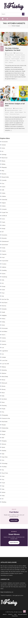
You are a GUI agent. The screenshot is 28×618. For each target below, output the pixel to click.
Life (3, 354)
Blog (3, 170)
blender (12, 55)
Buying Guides (5, 177)
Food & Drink (5, 260)
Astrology (4, 154)
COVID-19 (4, 215)
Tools (3, 476)
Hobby (3, 321)
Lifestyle (4, 357)
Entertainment (5, 241)
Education (4, 238)
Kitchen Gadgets (15, 58)
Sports (3, 447)
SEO (3, 437)
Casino (3, 186)
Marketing (4, 370)
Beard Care (4, 157)
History (3, 318)
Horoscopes (5, 328)
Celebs (3, 193)
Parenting (4, 405)
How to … (4, 334)
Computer (4, 209)
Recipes (4, 424)
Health (3, 312)
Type (3, 486)
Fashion (4, 251)
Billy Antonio (9, 108)
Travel (3, 482)
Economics (4, 235)
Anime (3, 148)
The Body (4, 466)
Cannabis (4, 180)
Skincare (4, 444)
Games (3, 273)
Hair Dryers (4, 302)
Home (21, 53)
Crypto (3, 222)
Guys (3, 292)
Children (4, 196)
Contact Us (10, 614)
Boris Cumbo (9, 53)
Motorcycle (4, 383)
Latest (15, 614)
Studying (4, 450)
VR (2, 498)
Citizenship (4, 199)
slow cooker (13, 60)
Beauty (3, 161)
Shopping (4, 440)
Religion (4, 431)
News (3, 402)
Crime (3, 218)
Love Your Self (5, 363)
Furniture (4, 264)
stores (18, 60)
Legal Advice (5, 350)
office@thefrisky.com (8, 592)
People (3, 408)
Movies (3, 386)
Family (3, 247)
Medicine (4, 373)
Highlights (4, 315)
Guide (3, 289)
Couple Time (5, 212)
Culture (3, 225)
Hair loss (4, 305)
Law (3, 347)
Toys (3, 479)
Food (3, 257)
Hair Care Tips (5, 299)
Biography (4, 167)
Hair (3, 296)
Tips (3, 469)
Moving (3, 389)
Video (3, 495)
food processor (16, 56)
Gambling (4, 270)
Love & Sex (4, 360)
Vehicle (3, 492)
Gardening (4, 276)
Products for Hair (6, 418)
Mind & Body (5, 376)
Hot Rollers (4, 331)
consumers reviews (20, 55)
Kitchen (12, 112)
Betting (3, 164)
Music (3, 392)
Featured (4, 254)
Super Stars (5, 457)
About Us (4, 614)
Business (4, 173)
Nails (3, 395)
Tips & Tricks (5, 473)
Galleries (4, 267)
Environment (5, 244)
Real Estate (4, 421)
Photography (5, 415)
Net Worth (4, 399)
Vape (3, 489)
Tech (3, 460)
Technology (4, 463)
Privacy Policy (15, 616)
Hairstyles (4, 309)
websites (11, 62)
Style (3, 453)
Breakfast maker (14, 110)
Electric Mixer (8, 56)
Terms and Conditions (22, 614)
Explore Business (14, 542)
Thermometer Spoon (14, 114)
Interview (4, 344)
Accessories (5, 141)
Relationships (5, 428)
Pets (3, 412)
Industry (4, 338)
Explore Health (14, 520)
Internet (4, 341)
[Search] (23, 14)
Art (2, 151)
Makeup (4, 366)
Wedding (4, 502)
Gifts (3, 280)
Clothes (4, 206)
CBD (3, 190)
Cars (3, 183)
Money (3, 379)
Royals (3, 434)
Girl (3, 283)
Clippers (4, 202)
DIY (3, 231)
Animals (4, 144)
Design (3, 228)
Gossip (3, 286)
